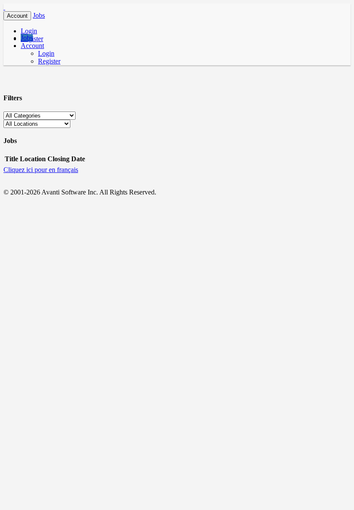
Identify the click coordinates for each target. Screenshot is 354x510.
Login (29, 31)
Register (49, 61)
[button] (39, 15)
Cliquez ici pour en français (40, 169)
